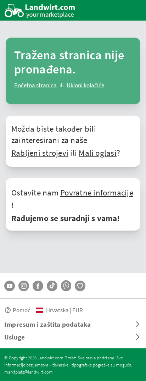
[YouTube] (9, 286)
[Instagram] (23, 286)
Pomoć (21, 310)
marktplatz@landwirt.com (28, 372)
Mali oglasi (98, 152)
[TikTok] (52, 286)
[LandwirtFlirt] (80, 286)
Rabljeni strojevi (39, 152)
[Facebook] (38, 286)
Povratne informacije (96, 192)
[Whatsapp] (66, 285)
